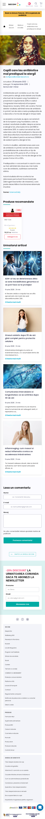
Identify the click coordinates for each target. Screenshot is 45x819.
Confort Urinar (9, 750)
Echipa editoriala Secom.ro (17, 77)
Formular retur (9, 717)
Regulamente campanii (13, 694)
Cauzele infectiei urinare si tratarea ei (17, 774)
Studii (7, 660)
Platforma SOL (9, 681)
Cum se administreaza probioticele (17, 779)
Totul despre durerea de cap (14, 762)
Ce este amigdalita (11, 766)
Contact (8, 690)
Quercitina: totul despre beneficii (15, 787)
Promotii (7, 738)
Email (8, 594)
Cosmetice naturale (11, 733)
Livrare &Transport (11, 686)
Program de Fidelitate (12, 652)
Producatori (9, 742)
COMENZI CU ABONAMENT (13, 673)
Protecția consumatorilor (13, 677)
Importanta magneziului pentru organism (19, 800)
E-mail (6, 502)
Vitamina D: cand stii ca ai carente (16, 770)
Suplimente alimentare (12, 721)
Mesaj (5, 512)
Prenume (10, 585)
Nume (6, 493)
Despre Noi (8, 631)
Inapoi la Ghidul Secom (24, 554)
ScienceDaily (14, 192)
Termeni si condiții (11, 669)
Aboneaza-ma (22, 604)
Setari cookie (9, 705)
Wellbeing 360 (9, 635)
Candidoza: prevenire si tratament (16, 783)
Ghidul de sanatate (11, 656)
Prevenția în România (12, 639)
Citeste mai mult (13, 302)
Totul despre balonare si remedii (15, 791)
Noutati (7, 644)
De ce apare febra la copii (13, 795)
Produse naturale (10, 746)
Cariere (7, 665)
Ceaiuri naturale (10, 729)
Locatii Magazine (10, 648)
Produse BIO (9, 725)
